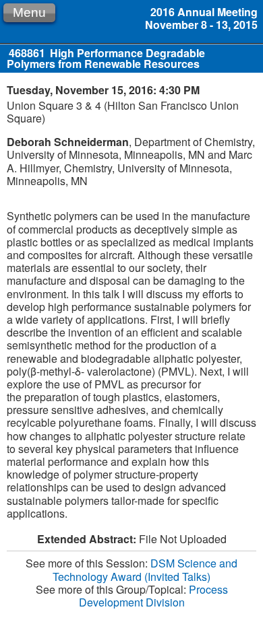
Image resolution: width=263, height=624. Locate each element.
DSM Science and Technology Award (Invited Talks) (145, 569)
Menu (29, 12)
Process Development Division (153, 596)
